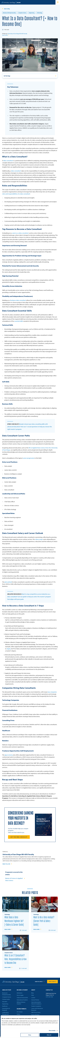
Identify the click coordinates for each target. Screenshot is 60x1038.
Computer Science (22, 12)
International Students (22, 1000)
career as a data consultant (20, 233)
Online (18, 1014)
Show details (52, 1030)
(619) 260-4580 (49, 997)
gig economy (9, 755)
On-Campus (20, 1012)
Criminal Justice (6, 999)
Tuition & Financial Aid (22, 997)
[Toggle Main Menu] (57, 2)
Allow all (49, 1035)
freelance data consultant (18, 300)
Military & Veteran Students (21, 1003)
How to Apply (39, 981)
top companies (52, 692)
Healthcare (4, 1006)
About (33, 990)
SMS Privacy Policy (35, 1012)
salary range (39, 539)
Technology (39, 12)
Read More (8, 929)
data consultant (8, 160)
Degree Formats (21, 1008)
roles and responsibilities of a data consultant (16, 194)
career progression (28, 458)
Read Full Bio (6, 864)
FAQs (32, 995)
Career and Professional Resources (37, 1009)
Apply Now (52, 981)
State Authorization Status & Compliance (36, 1003)
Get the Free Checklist (19, 837)
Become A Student (22, 990)
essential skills (18, 321)
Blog (32, 993)
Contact (33, 997)
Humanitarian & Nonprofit (6, 1009)
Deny (29, 1035)
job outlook (8, 582)
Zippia (9, 649)
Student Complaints (36, 1006)
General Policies (35, 1000)
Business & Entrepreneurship (9, 12)
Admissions (19, 993)
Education (4, 1001)
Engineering (31, 12)
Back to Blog (7, 8)
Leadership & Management (5, 1013)
